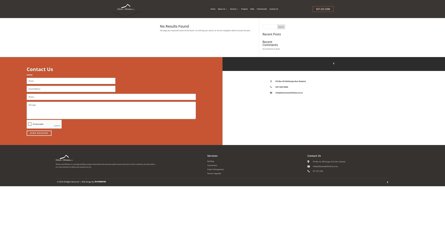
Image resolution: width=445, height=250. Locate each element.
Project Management (215, 169)
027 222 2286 (323, 9)
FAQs (252, 9)
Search (281, 27)
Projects (244, 9)
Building (210, 161)
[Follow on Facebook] (334, 63)
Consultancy (212, 165)
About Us (221, 9)
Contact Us (273, 9)
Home (213, 9)
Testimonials (262, 9)
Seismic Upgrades (214, 173)
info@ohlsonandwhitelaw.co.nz (325, 166)
